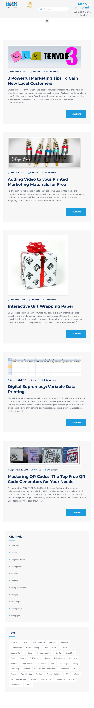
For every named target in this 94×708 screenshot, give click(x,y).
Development (16, 567)
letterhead (41, 664)
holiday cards (59, 658)
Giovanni (36, 71)
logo (52, 664)
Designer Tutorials (18, 560)
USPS (71, 679)
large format (27, 664)
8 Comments (52, 470)
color (54, 648)
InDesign (14, 664)
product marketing (54, 674)
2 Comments (50, 300)
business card (16, 648)
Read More (76, 114)
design (30, 653)
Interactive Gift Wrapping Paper (40, 306)
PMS (75, 669)
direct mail (70, 653)
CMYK (46, 648)
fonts (47, 658)
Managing (14, 595)
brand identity (39, 642)
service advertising (18, 679)
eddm (13, 658)
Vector (28, 685)
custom (64, 648)
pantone (26, 669)
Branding (52, 642)
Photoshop (64, 669)
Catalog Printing (32, 648)
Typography (15, 616)
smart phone (46, 679)
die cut (59, 653)
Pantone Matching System (45, 669)
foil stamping (35, 658)
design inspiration (44, 653)
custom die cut (17, 653)
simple (33, 679)
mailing (75, 664)
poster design (26, 674)
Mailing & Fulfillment (19, 588)
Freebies (14, 574)
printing (39, 674)
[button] (47, 21)
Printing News (16, 609)
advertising (15, 642)
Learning (14, 581)
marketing (15, 669)
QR (67, 674)
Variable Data (16, 685)
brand (26, 642)
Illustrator (73, 658)
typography (60, 679)
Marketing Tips (16, 602)
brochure (64, 642)
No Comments (52, 71)
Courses (14, 553)
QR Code (75, 674)
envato (23, 658)
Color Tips (15, 546)
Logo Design (63, 664)
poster (13, 674)
